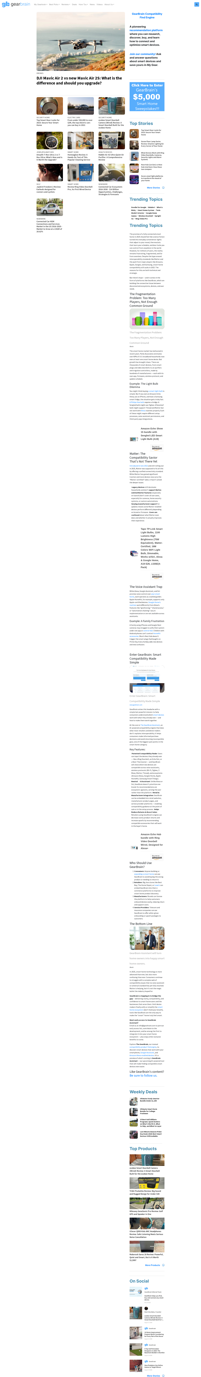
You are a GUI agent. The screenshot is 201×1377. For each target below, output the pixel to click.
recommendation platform (146, 30)
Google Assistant (147, 1052)
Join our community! (143, 54)
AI (141, 781)
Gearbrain (152, 1328)
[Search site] (196, 4)
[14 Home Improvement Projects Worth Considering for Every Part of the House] (136, 1333)
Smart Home (73, 152)
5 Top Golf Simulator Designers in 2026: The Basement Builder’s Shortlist (154, 1351)
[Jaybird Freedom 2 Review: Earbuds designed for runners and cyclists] (50, 172)
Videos (100, 4)
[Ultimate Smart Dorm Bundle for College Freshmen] (134, 1112)
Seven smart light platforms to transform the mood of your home (152, 178)
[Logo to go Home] (16, 4)
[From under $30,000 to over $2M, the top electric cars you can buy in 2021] (81, 106)
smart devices (158, 715)
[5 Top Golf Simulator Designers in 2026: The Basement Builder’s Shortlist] (136, 1349)
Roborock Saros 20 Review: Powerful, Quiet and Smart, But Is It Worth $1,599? (146, 1257)
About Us (108, 4)
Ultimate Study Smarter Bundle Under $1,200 (149, 1099)
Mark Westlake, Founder (152, 1312)
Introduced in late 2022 (139, 466)
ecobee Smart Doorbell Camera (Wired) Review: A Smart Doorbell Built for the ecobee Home (111, 124)
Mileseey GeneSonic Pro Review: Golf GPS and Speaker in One (146, 1212)
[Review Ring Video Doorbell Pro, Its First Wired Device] (81, 172)
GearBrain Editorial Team (152, 1292)
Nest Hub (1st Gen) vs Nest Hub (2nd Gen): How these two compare (151, 166)
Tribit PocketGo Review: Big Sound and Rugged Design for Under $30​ (145, 1192)
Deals (74, 4)
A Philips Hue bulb (137, 402)
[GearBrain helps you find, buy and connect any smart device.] (136, 1293)
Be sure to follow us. (143, 1075)
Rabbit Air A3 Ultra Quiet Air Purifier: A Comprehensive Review (111, 157)
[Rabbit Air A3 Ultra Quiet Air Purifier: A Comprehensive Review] (112, 140)
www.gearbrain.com (136, 705)
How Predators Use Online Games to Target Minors (153, 1366)
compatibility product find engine (143, 1047)
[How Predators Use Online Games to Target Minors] (136, 1365)
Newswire (103, 184)
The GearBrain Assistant (150, 725)
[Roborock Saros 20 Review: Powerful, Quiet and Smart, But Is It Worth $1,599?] (147, 1246)
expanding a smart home (144, 874)
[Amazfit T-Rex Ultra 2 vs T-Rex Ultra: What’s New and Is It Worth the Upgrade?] (50, 140)
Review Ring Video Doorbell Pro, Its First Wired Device (80, 188)
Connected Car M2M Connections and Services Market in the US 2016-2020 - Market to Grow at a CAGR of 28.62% (49, 226)
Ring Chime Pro (142, 219)
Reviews (65, 4)
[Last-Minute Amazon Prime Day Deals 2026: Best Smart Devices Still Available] (134, 1135)
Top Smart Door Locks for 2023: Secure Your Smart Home (48, 122)
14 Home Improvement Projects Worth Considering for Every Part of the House (154, 1334)
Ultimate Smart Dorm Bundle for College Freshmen (148, 1111)
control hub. (148, 630)
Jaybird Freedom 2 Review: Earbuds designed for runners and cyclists (49, 189)
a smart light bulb (155, 391)
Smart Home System (146, 210)
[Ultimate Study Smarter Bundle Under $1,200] (134, 1101)
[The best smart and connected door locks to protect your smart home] (50, 106)
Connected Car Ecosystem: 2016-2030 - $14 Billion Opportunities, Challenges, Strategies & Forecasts (111, 190)
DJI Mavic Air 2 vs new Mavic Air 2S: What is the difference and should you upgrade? (79, 80)
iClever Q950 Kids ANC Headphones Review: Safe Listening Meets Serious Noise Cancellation (146, 1234)
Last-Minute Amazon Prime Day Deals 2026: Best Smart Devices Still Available (151, 1134)
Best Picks (53, 4)
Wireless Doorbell (146, 216)
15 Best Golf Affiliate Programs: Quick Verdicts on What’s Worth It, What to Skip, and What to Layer (150, 1122)
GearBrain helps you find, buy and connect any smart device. (153, 1298)
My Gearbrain (40, 4)
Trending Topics (146, 199)
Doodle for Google (138, 207)
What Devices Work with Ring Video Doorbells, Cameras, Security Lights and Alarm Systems (152, 156)
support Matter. (155, 490)
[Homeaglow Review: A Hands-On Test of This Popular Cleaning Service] (81, 140)
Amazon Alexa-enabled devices (142, 1055)
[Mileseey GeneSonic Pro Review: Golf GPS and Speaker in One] (147, 1203)
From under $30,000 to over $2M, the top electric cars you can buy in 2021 (80, 122)
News (92, 4)
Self (38, 184)
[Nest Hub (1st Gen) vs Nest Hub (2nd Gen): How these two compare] (134, 168)
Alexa (143, 410)
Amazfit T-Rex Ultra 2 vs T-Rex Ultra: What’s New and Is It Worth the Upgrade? (49, 157)
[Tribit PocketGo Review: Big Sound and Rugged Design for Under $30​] (147, 1183)
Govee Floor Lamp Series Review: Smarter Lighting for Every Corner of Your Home (152, 143)
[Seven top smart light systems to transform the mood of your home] (134, 179)
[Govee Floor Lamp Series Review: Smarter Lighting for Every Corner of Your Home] (134, 145)
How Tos (83, 4)
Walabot (151, 207)
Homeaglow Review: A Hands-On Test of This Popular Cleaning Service (79, 157)
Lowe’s (157, 885)
